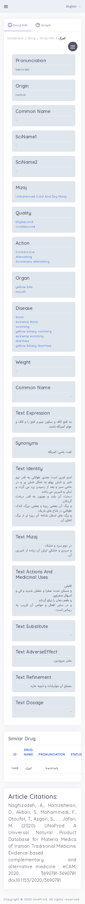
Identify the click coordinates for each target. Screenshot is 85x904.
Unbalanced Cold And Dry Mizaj (41, 196)
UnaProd (40, 899)
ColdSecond (25, 227)
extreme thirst (27, 322)
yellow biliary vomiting (33, 331)
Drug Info (47, 38)
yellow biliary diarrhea (33, 346)
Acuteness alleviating (32, 261)
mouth (21, 292)
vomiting (22, 327)
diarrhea (22, 341)
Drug (32, 38)
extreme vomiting (30, 336)
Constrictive (25, 252)
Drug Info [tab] (20, 25)
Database (15, 38)
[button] (73, 6)
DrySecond (24, 222)
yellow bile (24, 287)
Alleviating (24, 257)
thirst (20, 317)
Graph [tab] (45, 25)
